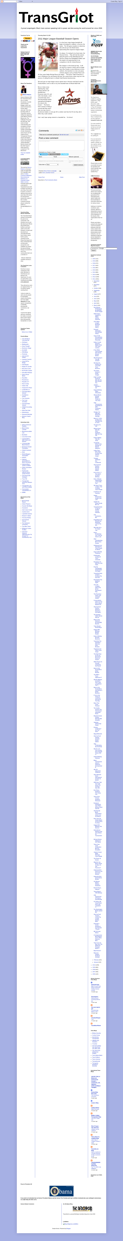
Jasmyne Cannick (26, 359)
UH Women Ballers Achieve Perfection (97, 883)
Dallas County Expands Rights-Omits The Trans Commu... (98, 345)
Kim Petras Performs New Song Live (97, 792)
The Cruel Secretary (24, 401)
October (96, 288)
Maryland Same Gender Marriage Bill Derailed (98, 718)
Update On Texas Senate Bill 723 (98, 503)
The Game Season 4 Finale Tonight (97, 373)
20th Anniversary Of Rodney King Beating (98, 897)
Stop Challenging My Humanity (98, 745)
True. (92, 1019)
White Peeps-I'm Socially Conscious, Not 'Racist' (98, 664)
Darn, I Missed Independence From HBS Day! (98, 481)
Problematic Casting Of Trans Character (97, 557)
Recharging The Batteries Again (98, 581)
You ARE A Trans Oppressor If (97, 676)
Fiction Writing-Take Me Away (97, 439)
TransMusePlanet (96, 1025)
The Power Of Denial (97, 859)
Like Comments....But (98, 516)
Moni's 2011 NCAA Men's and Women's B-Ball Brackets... (98, 690)
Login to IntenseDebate (43, 154)
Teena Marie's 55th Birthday (98, 892)
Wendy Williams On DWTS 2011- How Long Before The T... (98, 682)
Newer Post (41, 177)
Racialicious (25, 380)
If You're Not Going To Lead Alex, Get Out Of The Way (97, 698)
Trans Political (96, 1057)
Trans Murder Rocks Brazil (98, 626)
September (97, 290)
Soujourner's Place (27, 387)
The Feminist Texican (25, 520)
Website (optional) (74, 156)
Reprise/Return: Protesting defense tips (95, 1000)
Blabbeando (25, 344)
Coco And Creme (26, 436)
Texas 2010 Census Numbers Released (97, 798)
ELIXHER (24, 350)
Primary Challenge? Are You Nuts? (97, 729)
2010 (94, 965)
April (95, 303)
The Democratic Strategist (26, 476)
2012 (94, 276)
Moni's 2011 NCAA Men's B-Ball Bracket (98, 670)
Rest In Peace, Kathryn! (97, 888)
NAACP (24, 457)
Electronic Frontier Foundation (27, 447)
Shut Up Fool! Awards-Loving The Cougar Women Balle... (97, 918)
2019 (94, 261)
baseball (48, 172)
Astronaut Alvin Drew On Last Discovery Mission (98, 872)
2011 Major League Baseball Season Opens (97, 324)
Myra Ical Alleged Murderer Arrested (97, 955)
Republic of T (25, 381)
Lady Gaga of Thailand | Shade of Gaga (95, 1141)
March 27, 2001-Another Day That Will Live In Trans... (98, 420)
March (95, 305)
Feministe (24, 354)
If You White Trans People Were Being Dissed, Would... (98, 352)
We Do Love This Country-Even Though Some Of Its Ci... (98, 751)
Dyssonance (94, 996)
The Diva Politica (26, 517)
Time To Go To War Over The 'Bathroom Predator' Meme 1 (98, 945)
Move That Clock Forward (96, 704)
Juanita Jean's (26, 512)
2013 (94, 274)
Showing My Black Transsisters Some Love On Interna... (97, 813)
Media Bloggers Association (26, 454)
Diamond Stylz (95, 984)
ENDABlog (25, 352)
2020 (94, 258)
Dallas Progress (26, 504)
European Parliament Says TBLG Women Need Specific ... (98, 805)
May (95, 301)
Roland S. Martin (26, 515)
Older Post (82, 177)
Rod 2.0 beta (25, 383)
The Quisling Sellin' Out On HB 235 (98, 616)
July (95, 296)
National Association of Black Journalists (26, 461)
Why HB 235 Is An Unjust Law (97, 529)
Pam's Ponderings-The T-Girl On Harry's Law (98, 534)
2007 (94, 971)
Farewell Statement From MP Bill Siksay (98, 331)
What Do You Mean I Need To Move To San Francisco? (98, 865)
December (96, 281)
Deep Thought (26, 346)
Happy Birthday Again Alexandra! (98, 391)
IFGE (23, 452)
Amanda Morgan (95, 1018)
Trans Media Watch (97, 1055)
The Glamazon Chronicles (26, 523)
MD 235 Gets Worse (97, 932)
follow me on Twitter (27, 332)
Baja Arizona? (97, 950)
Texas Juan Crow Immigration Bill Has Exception (97, 847)
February (96, 960)
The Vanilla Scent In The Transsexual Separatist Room (98, 710)
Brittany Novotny (96, 1033)
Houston (52, 172)
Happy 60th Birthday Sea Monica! (98, 826)
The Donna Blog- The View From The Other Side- (96, 1047)
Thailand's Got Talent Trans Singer (98, 650)
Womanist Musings (27, 414)
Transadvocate (96, 1061)
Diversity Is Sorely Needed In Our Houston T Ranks (98, 926)
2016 (94, 267)
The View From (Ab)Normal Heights (96, 1052)
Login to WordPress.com (54, 154)
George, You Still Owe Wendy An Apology (97, 414)
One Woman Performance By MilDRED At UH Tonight (98, 309)
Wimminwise (25, 412)
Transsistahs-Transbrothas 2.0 (26, 489)
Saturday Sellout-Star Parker (97, 724)
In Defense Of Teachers (97, 492)
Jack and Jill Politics (25, 356)
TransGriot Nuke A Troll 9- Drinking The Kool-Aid (98, 575)
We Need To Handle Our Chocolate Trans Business (97, 365)
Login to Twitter (65, 154)
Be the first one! (64, 134)
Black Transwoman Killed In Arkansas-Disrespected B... (98, 764)
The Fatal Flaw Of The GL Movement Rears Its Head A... (97, 656)
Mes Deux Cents (26, 368)
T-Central (94, 1044)
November (96, 284)
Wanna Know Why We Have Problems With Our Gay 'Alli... (98, 432)
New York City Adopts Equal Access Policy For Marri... (98, 820)
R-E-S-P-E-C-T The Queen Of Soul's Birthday (97, 474)
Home (61, 177)
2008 (94, 969)
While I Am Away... (95, 1109)
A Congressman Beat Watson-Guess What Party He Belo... (98, 937)
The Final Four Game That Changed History (97, 596)
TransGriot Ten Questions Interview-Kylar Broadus (97, 644)
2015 (94, 270)
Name (40, 156)
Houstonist (25, 508)
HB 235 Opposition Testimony (97, 771)
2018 (94, 263)
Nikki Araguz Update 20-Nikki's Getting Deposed (97, 316)
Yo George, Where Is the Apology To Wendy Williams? (98, 445)
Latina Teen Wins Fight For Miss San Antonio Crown (98, 453)
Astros (43, 172)
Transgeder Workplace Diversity (95, 1065)
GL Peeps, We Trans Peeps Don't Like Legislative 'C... (98, 904)
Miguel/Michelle (98, 734)
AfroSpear (24, 342)
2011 (94, 279)
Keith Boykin (25, 364)
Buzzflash (24, 434)
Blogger (68, 1228)
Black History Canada (25, 428)
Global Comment (26, 450)
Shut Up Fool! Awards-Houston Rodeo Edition (97, 738)
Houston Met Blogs (27, 506)
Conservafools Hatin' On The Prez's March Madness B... (98, 602)
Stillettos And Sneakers (95, 1041)
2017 (94, 265)
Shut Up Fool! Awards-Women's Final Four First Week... (97, 609)
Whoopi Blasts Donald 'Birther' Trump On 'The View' (97, 397)
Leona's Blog (94, 1103)
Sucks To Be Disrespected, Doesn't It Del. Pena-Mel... (98, 338)
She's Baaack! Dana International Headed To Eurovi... (98, 777)
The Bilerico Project (25, 395)
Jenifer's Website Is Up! (97, 386)
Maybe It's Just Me (27, 366)
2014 (94, 272)
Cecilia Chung (96, 1035)
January (96, 962)
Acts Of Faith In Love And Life (26, 339)
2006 (94, 974)
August (96, 294)
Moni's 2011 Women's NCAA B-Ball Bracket (98, 622)
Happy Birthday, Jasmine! (98, 757)
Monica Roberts (27, 94)
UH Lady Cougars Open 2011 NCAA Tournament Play (97, 588)
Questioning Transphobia (95, 1037)
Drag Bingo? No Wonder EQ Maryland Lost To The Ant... (98, 522)
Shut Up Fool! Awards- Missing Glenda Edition (97, 467)
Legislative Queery (27, 513)
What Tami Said (26, 410)
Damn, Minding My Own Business (98, 637)
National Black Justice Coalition (26, 465)
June (95, 298)
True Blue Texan (26, 526)
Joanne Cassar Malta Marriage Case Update (98, 854)
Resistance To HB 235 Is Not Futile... (98, 563)
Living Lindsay (95, 1107)
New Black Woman (27, 372)
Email (55, 156)
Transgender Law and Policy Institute (27, 486)
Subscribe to (42, 164)
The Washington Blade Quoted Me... (98, 911)
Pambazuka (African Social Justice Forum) (26, 472)
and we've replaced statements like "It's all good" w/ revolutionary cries (27, 534)
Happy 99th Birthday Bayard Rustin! (97, 632)
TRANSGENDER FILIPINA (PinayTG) (95, 1164)
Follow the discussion (82, 130)
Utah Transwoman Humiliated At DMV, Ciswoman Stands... (98, 406)
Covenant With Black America (26, 444)
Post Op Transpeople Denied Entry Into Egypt (98, 569)
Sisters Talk (25, 385)
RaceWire (24, 378)
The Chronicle (26, 398)
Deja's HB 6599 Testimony (98, 552)
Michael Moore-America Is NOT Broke (98, 841)
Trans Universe (96, 1059)
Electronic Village (26, 348)
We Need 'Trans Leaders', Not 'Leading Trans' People (98, 487)
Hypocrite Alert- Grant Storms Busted (98, 878)
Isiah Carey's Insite (27, 510)
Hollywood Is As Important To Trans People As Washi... (98, 547)
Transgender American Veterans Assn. (27, 482)
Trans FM (24, 479)
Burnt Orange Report (25, 501)
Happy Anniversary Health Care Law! (97, 497)
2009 (94, 967)
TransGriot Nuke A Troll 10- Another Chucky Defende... (98, 509)
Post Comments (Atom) (51, 180)
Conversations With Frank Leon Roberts (26, 440)
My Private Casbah (27, 370)
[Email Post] (60, 170)
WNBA (24, 492)
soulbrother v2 (26, 389)
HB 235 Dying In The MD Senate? (98, 359)
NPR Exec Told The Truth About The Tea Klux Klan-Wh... (98, 785)
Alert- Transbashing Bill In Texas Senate (98, 541)
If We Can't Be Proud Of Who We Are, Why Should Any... (98, 379)
